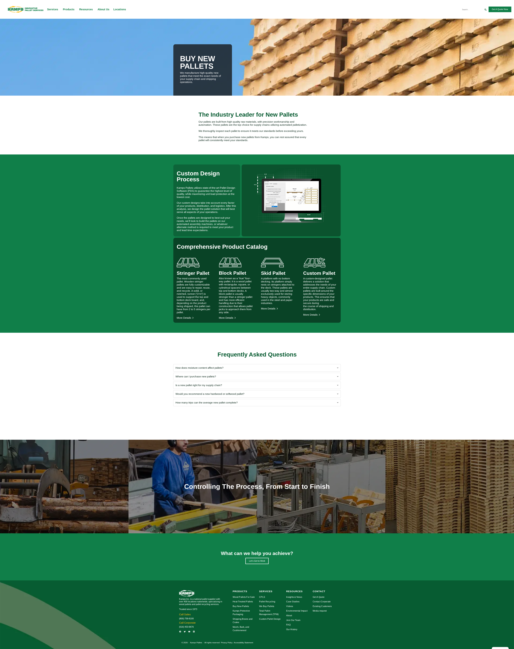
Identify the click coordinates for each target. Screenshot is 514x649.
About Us (103, 9)
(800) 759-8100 (186, 618)
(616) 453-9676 (186, 627)
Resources (86, 9)
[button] (485, 9)
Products (68, 9)
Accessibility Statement (243, 643)
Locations (119, 9)
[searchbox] (474, 9)
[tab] (257, 368)
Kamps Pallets (196, 643)
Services (52, 9)
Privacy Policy (227, 643)
